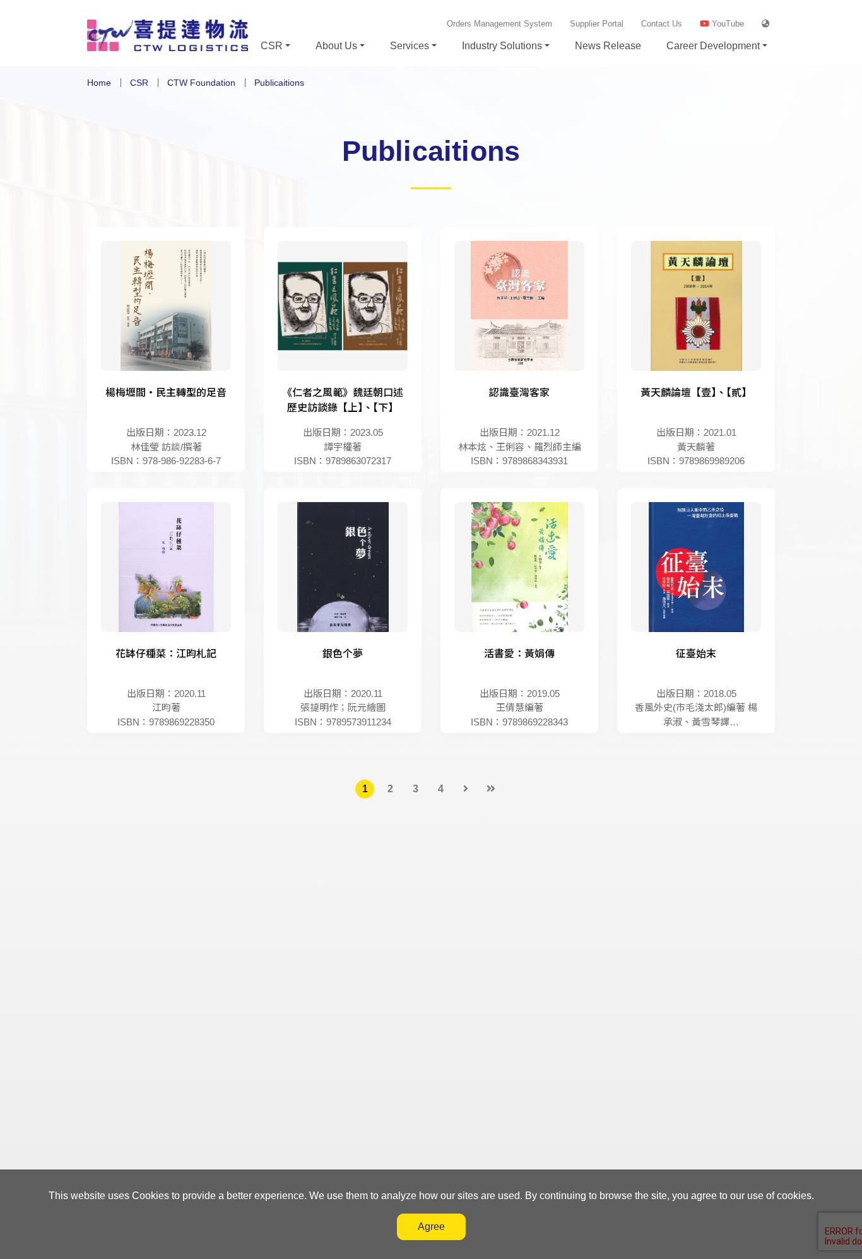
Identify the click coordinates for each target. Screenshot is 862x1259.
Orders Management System (499, 23)
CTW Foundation (201, 83)
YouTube (726, 23)
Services (409, 45)
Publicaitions (279, 83)
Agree (431, 1226)
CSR (139, 83)
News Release (608, 45)
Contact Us (661, 23)
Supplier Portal (596, 23)
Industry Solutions (502, 45)
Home (99, 83)
